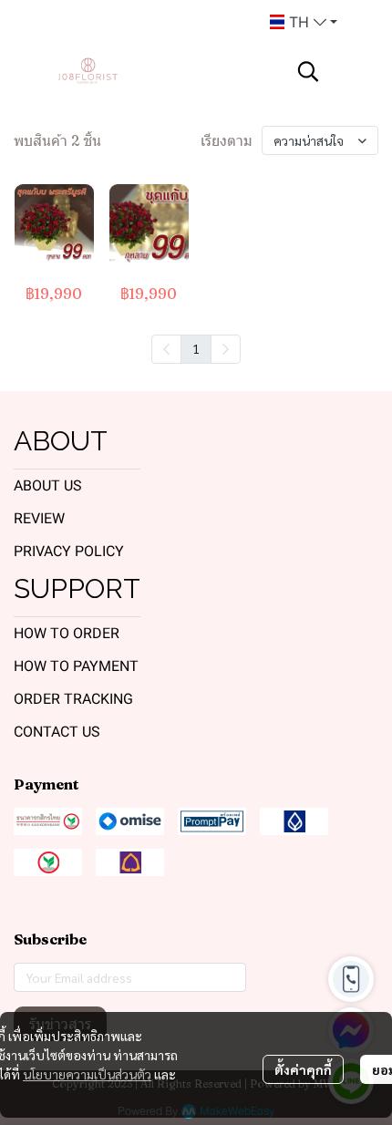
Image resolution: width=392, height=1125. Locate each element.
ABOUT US (48, 485)
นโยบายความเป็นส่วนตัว (87, 1074)
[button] (303, 22)
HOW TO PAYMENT (76, 666)
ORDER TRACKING (73, 698)
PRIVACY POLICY (69, 551)
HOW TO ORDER (66, 633)
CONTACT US (57, 731)
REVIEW (39, 518)
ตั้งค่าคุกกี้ (303, 1069)
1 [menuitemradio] (196, 348)
